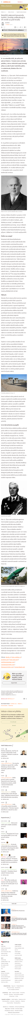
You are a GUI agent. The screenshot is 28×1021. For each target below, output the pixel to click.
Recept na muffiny (18, 961)
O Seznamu (11, 1006)
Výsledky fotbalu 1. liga (5, 961)
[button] (14, 46)
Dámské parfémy (5, 1001)
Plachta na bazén (15, 992)
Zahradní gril (11, 996)
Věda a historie (5, 792)
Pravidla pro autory (9, 1010)
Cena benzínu (17, 987)
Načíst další (14, 903)
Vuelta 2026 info (18, 946)
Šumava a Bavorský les (5, 976)
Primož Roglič (17, 953)
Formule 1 (3, 966)
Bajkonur (20, 703)
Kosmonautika (4, 705)
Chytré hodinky (10, 1002)
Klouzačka (11, 994)
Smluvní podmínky (19, 1006)
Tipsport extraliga (4, 963)
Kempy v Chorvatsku (5, 973)
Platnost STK (17, 982)
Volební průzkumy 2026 (6, 948)
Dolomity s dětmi (4, 982)
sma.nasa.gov (14, 660)
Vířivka (16, 996)
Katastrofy (11, 705)
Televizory (23, 1001)
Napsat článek (14, 682)
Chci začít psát (13, 721)
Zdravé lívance (18, 963)
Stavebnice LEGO (22, 999)
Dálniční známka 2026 (19, 974)
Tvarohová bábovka (18, 965)
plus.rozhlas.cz (16, 657)
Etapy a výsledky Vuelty (19, 948)
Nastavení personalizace (13, 1012)
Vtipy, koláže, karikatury (8, 869)
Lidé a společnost (6, 763)
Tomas (2, 878)
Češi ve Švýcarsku (4, 978)
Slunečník (6, 994)
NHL (2, 968)
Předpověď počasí (20, 985)
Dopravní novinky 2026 (19, 976)
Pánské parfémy (17, 1002)
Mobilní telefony (14, 999)
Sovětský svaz (13, 703)
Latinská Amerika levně (5, 980)
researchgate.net (20, 667)
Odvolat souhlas (18, 1010)
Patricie (2, 831)
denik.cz (8, 657)
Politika (3, 857)
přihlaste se (21, 30)
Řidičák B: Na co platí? (19, 978)
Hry (2, 880)
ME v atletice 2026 (4, 965)
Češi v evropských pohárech (13, 989)
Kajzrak (7, 22)
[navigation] (2, 2)
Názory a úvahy (5, 823)
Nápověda (7, 1008)
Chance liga (3, 959)
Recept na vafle (18, 966)
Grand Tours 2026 (18, 955)
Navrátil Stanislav (5, 867)
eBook (17, 27)
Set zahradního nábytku (18, 994)
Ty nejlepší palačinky (19, 959)
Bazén (10, 992)
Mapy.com (13, 985)
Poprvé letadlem (4, 974)
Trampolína (22, 992)
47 (26, 27)
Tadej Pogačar (18, 951)
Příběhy (3, 834)
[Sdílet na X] (26, 698)
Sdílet (22, 27)
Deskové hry (17, 1001)
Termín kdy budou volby (6, 951)
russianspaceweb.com (7, 665)
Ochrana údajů (18, 1008)
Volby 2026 (3, 946)
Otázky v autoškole (18, 980)
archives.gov (5, 660)
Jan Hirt (16, 949)
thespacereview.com (7, 667)
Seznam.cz (20, 1)
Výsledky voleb (4, 949)
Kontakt (12, 1008)
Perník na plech (18, 968)
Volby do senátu (4, 953)
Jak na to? (14, 725)
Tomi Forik (3, 842)
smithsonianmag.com (7, 662)
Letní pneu (12, 1001)
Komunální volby (4, 955)
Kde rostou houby (10, 987)
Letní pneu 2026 (18, 973)
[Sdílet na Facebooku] (24, 698)
